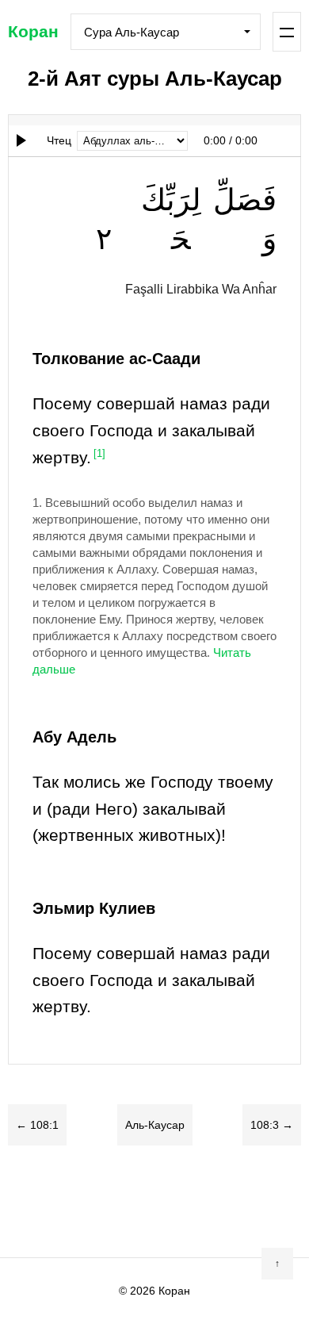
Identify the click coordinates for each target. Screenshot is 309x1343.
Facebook (59, 1201)
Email (249, 1201)
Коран (33, 31)
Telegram (186, 1201)
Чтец (59, 140)
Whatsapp (218, 1201)
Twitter (91, 1201)
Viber (154, 1201)
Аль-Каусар (155, 1125)
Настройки (287, 32)
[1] (99, 453)
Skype (123, 1201)
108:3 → (271, 1125)
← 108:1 (37, 1125)
